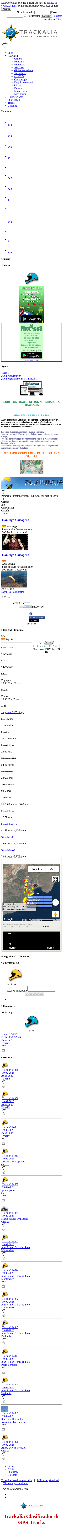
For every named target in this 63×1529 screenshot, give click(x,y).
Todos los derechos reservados (16, 1480)
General (18, 58)
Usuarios (12, 105)
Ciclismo (18, 85)
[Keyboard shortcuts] (24, 920)
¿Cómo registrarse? (11, 375)
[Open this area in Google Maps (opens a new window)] (8, 919)
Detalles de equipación (12, 591)
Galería (5, 510)
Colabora (12, 1474)
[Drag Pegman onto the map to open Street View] (55, 914)
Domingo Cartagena (15, 520)
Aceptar (6, 9)
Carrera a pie (20, 79)
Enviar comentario (34, 994)
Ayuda (11, 1469)
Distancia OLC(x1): (9, 824)
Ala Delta (19, 67)
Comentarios (7, 507)
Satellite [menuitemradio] (36, 869)
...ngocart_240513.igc (12, 712)
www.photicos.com (31, 360)
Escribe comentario (17, 990)
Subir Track (14, 99)
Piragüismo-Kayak (23, 82)
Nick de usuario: (25, 12)
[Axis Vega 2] (13, 586)
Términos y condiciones (15, 1483)
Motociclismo (21, 91)
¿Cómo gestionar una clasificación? (19, 378)
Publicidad (13, 1471)
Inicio (11, 52)
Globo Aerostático (23, 70)
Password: (56, 12)
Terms (57, 920)
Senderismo (20, 73)
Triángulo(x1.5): (7, 837)
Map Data (31, 920)
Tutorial (5, 372)
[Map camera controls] (55, 902)
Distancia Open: (7, 811)
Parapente (19, 61)
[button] (35, 886)
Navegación (20, 94)
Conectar (46, 16)
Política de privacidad (48, 1480)
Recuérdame (33, 15)
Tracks (11, 102)
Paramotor (19, 64)
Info (3, 504)
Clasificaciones (15, 96)
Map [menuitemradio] (52, 869)
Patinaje (18, 88)
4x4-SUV (19, 76)
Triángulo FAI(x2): (8, 850)
